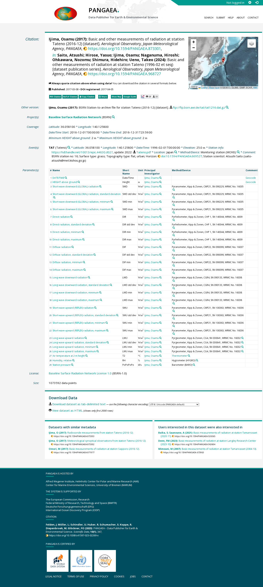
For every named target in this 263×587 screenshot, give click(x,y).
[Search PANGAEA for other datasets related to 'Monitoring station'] (238, 152)
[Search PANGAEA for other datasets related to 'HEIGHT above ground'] (79, 182)
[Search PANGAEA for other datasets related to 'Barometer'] (194, 365)
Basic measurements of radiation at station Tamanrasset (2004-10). (207, 449)
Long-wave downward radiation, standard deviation (81, 285)
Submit (220, 17)
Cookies (119, 576)
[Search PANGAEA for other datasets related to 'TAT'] (68, 147)
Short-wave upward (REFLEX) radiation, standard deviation (84, 315)
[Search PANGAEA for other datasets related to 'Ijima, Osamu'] (160, 178)
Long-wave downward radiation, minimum (76, 292)
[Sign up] (249, 2)
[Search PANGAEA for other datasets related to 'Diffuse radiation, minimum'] (84, 262)
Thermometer (179, 355)
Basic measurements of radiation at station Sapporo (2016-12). (94, 449)
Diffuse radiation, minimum (67, 262)
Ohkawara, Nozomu (71, 59)
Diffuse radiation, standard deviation (73, 254)
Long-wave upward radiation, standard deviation (79, 342)
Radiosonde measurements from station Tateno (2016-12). (91, 432)
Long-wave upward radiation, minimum (74, 347)
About (241, 17)
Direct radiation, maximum (67, 239)
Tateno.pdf (143, 152)
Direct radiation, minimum (67, 232)
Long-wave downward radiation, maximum (76, 300)
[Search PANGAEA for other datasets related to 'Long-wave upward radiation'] (86, 338)
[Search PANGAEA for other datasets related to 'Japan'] (175, 152)
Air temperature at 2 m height (69, 355)
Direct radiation (61, 216)
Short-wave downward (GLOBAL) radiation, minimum (81, 201)
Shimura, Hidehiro (109, 59)
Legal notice (53, 576)
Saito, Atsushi (70, 55)
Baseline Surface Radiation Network (75, 117)
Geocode (251, 177)
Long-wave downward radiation (70, 277)
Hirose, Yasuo (98, 55)
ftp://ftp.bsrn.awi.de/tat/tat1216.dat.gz (199, 107)
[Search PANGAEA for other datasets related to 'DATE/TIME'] (66, 178)
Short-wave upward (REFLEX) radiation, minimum (79, 322)
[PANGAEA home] (65, 10)
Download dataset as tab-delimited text (79, 404)
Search (208, 17)
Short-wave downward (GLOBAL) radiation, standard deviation (87, 194)
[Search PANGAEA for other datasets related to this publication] (227, 107)
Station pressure (61, 364)
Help (231, 17)
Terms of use (75, 576)
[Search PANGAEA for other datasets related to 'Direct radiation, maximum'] (83, 239)
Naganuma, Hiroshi (159, 55)
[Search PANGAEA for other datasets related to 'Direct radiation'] (71, 217)
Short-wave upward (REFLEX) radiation (73, 307)
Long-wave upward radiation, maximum (74, 351)
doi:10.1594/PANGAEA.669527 (181, 156)
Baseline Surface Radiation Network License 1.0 (80, 373)
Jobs (133, 576)
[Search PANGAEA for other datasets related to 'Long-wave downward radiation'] (89, 277)
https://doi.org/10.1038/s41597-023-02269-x (74, 535)
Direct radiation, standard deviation (72, 224)
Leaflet (204, 87)
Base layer (214, 87)
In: (54, 55)
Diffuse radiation (62, 247)
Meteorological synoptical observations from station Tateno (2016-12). (97, 440)
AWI (255, 87)
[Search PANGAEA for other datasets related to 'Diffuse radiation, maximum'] (84, 270)
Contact (253, 17)
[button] (223, 61)
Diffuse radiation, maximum (68, 269)
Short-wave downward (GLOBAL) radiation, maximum (82, 209)
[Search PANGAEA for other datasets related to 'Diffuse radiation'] (72, 247)
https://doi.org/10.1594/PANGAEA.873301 (124, 48)
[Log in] (256, 2)
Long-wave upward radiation (68, 338)
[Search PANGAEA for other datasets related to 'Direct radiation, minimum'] (83, 232)
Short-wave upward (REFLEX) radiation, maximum (79, 330)
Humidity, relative (62, 360)
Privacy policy (99, 576)
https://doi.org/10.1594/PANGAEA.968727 (124, 73)
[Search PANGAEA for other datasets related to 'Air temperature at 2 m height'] (86, 356)
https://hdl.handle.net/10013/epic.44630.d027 (82, 152)
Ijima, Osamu (61, 39)
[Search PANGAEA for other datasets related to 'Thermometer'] (189, 356)
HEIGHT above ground (65, 182)
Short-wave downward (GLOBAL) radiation (76, 186)
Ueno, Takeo (141, 59)
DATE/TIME (58, 177)
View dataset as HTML (67, 410)
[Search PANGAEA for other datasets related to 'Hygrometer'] (197, 360)
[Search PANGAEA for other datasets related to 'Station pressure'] (72, 365)
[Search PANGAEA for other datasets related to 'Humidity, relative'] (73, 360)
